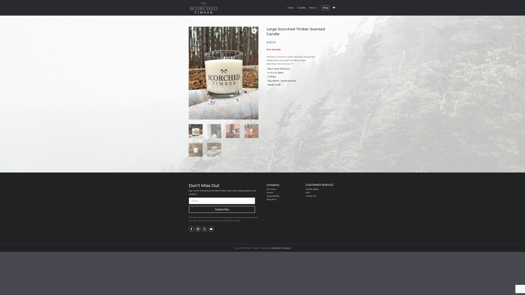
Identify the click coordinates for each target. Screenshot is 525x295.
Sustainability (273, 196)
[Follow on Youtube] (211, 229)
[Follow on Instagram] (198, 229)
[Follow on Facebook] (191, 229)
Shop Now (271, 199)
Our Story (271, 189)
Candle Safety (312, 189)
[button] (254, 31)
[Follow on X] (204, 229)
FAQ (308, 192)
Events (270, 192)
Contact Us (311, 196)
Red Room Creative (281, 248)
